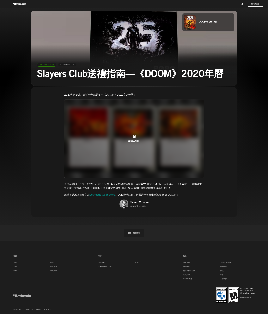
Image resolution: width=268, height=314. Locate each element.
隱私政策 (186, 262)
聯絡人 (222, 271)
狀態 (136, 262)
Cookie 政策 (187, 279)
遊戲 (15, 266)
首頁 (15, 262)
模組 (15, 271)
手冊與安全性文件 (105, 266)
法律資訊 (186, 275)
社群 (52, 262)
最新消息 (53, 266)
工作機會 (223, 279)
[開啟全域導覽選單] (6, 4)
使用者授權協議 (189, 271)
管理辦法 (223, 266)
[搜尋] (242, 4)
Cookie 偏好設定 (226, 262)
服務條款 (186, 266)
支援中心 (101, 262)
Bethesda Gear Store (102, 194)
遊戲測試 (53, 271)
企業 (221, 275)
